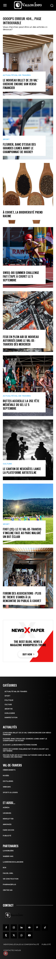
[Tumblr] (6, 935)
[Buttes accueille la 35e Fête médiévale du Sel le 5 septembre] (28, 385)
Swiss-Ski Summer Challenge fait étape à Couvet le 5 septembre (21, 276)
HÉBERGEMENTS (9, 770)
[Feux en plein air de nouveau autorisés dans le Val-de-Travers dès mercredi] (28, 321)
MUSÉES (6, 776)
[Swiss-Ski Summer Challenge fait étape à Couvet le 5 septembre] (28, 257)
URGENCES (7, 813)
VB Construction (10, 879)
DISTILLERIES (8, 781)
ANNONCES (7, 824)
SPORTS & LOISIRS (10, 792)
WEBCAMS (7, 787)
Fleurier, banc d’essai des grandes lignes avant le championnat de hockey (19, 148)
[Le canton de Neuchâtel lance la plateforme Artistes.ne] (28, 449)
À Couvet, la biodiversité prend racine (23, 214)
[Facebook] (6, 927)
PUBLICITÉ (7, 836)
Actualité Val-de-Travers (17, 75)
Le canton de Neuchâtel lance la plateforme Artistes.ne (22, 471)
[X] (14, 935)
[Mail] (29, 927)
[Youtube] (29, 935)
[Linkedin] (21, 927)
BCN (4, 868)
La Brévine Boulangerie (13, 862)
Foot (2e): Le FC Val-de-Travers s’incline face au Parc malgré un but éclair (22, 533)
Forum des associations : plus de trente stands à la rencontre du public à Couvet (22, 597)
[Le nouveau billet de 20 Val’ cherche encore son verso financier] (28, 65)
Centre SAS (7, 890)
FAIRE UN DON (8, 830)
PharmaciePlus (9, 884)
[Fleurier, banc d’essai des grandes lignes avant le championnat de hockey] (28, 129)
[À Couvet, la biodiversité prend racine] (28, 193)
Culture (7, 464)
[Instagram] (14, 927)
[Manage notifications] (5, 953)
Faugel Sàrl (8, 873)
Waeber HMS (8, 856)
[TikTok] (45, 927)
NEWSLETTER (8, 819)
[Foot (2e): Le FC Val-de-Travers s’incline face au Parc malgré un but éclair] (28, 514)
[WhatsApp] (21, 935)
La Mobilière (8, 851)
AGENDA (6, 807)
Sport (6, 139)
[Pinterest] (37, 927)
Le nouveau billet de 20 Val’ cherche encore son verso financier (20, 84)
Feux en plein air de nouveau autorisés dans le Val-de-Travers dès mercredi (21, 340)
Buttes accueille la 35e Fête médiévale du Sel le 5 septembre (21, 405)
